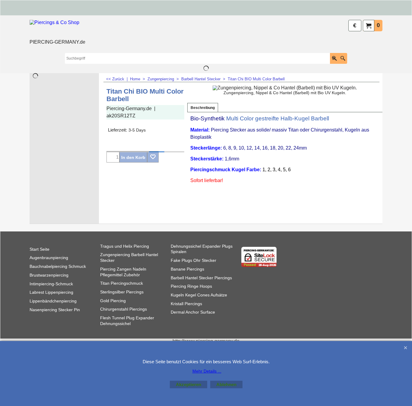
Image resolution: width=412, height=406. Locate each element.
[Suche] (342, 58)
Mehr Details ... (206, 371)
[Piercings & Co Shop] (57, 29)
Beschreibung (203, 108)
